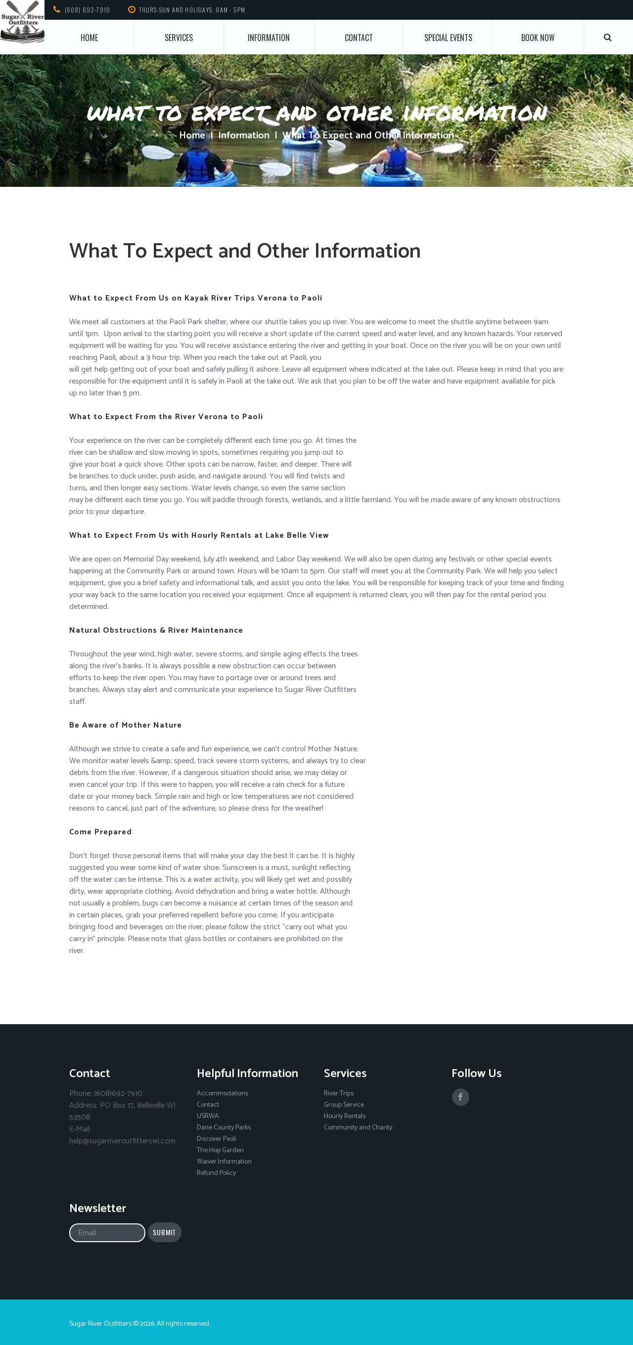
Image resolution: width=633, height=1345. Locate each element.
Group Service (344, 1105)
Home (89, 37)
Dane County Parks (224, 1127)
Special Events (448, 37)
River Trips (339, 1093)
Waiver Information (224, 1162)
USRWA (208, 1116)
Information (269, 37)
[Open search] (608, 37)
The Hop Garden (220, 1150)
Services (179, 37)
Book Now (538, 37)
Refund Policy (216, 1173)
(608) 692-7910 (88, 9)
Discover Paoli (216, 1139)
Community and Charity (358, 1127)
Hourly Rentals (344, 1116)
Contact (359, 37)
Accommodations (222, 1093)
